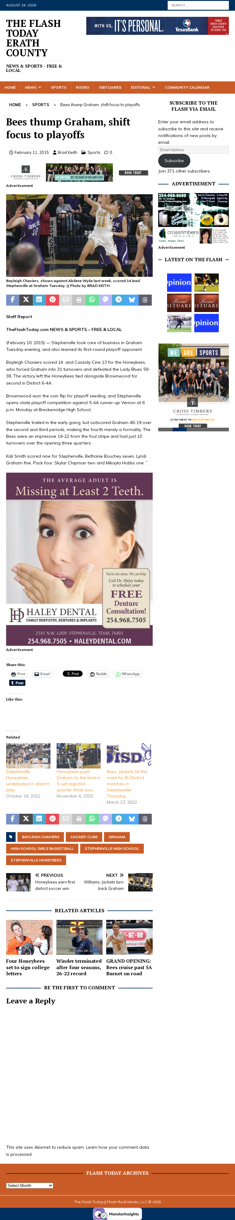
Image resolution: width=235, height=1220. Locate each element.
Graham (117, 837)
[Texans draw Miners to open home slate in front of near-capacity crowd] (206, 282)
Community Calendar (187, 87)
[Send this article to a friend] (65, 300)
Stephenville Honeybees (36, 860)
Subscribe (174, 160)
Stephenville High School (112, 848)
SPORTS (78, 329)
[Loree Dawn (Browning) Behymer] (179, 303)
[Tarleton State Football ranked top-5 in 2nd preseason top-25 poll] (179, 323)
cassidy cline (84, 837)
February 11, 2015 (32, 152)
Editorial (141, 87)
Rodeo (82, 87)
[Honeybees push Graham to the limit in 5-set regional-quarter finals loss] (79, 755)
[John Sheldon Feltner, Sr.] (206, 303)
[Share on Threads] (145, 300)
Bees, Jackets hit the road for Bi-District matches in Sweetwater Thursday (127, 784)
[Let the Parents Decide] (179, 282)
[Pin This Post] (52, 300)
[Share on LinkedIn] (39, 300)
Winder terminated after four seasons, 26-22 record (79, 967)
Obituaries (110, 87)
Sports (58, 87)
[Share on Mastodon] (105, 300)
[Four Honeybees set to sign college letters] (29, 937)
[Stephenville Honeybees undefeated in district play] (28, 755)
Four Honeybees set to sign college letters (28, 967)
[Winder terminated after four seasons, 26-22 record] (79, 937)
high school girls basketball (42, 848)
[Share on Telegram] (118, 300)
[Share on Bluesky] (132, 300)
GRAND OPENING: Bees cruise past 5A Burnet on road (129, 967)
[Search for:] (198, 5)
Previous (165, 390)
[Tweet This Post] (25, 300)
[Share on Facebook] (12, 300)
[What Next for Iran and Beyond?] (206, 323)
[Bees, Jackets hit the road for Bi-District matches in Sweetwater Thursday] (129, 755)
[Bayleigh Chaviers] (79, 273)
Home (10, 87)
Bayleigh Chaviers (40, 837)
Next (221, 390)
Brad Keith (67, 152)
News (30, 87)
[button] (79, 235)
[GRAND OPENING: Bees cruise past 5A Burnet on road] (129, 937)
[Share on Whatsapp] (92, 300)
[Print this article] (78, 300)
